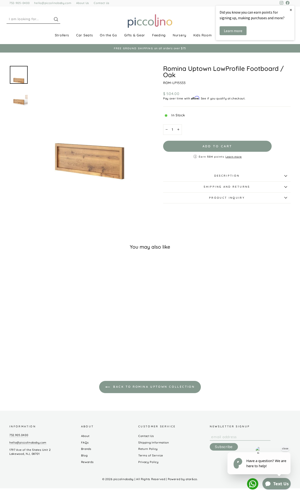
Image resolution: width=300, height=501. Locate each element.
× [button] (291, 10)
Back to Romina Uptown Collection (153, 386)
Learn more (233, 156)
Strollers (62, 35)
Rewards (87, 462)
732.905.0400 (18, 435)
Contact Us (101, 3)
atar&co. (192, 479)
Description (227, 175)
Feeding (159, 35)
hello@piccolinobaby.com (52, 3)
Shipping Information (153, 442)
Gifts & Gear (134, 35)
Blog (84, 455)
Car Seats (84, 35)
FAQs (85, 442)
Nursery (179, 35)
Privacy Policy (148, 462)
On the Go (108, 35)
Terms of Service (150, 455)
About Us (82, 3)
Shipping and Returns (227, 186)
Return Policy (148, 449)
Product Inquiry (227, 197)
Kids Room (202, 35)
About (85, 436)
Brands (86, 449)
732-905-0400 (19, 3)
